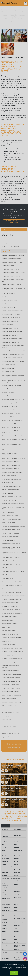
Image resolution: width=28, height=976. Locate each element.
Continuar (14, 972)
